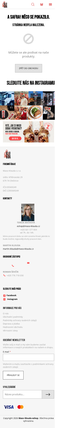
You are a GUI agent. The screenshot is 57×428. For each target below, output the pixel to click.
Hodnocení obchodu (13, 327)
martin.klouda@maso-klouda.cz (18, 248)
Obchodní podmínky (13, 316)
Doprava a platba (11, 323)
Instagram (12, 299)
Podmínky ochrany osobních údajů (20, 320)
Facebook (11, 295)
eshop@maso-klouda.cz (28, 226)
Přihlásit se (13, 375)
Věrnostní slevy (10, 330)
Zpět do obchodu (28, 68)
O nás (6, 313)
